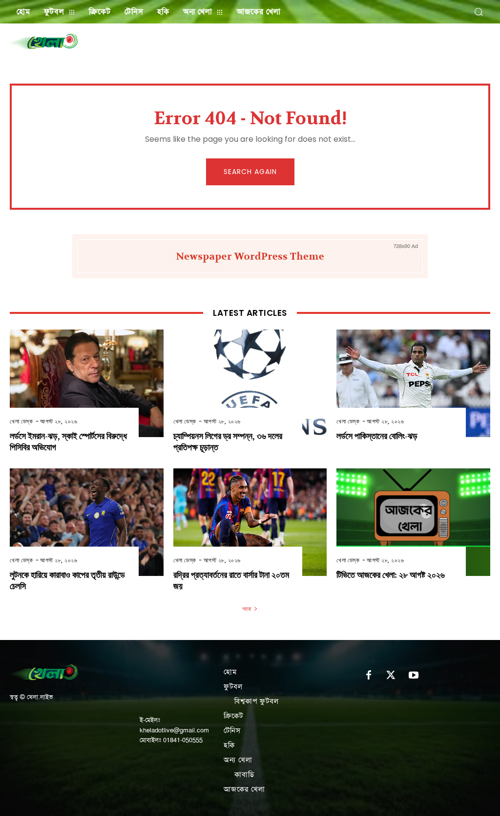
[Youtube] (413, 675)
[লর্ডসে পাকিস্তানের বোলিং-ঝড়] (413, 383)
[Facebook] (368, 675)
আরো (246, 609)
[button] (478, 11)
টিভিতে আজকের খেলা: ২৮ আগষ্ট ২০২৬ (390, 575)
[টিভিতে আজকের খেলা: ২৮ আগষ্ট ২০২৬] (413, 522)
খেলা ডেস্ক (21, 421)
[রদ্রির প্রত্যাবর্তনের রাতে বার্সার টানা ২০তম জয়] (250, 522)
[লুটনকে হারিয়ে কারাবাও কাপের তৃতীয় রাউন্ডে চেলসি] (87, 522)
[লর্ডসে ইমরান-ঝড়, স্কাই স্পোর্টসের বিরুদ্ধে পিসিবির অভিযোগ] (87, 383)
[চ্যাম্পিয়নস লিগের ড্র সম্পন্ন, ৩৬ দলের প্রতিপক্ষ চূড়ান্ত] (250, 383)
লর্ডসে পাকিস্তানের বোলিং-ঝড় (376, 436)
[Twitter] (391, 675)
